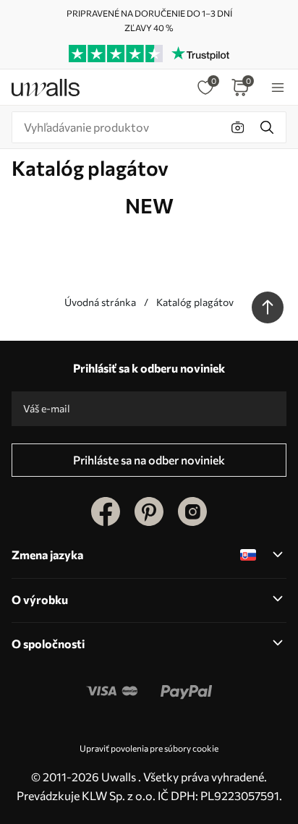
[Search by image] (238, 127)
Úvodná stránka (100, 302)
